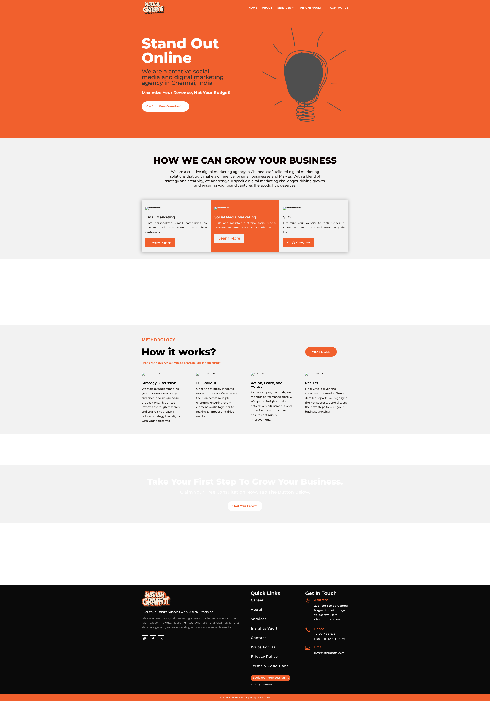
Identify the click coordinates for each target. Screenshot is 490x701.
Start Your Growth (245, 506)
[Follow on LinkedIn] (161, 638)
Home (252, 7)
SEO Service (298, 243)
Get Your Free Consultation (165, 106)
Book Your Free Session (268, 677)
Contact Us (339, 7)
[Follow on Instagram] (145, 638)
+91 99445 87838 (324, 633)
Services (284, 7)
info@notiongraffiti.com (329, 652)
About (267, 7)
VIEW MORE (321, 352)
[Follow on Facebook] (153, 638)
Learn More (160, 243)
